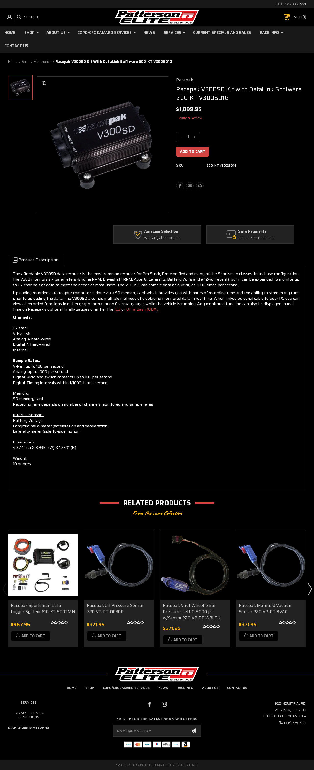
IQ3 (117, 309)
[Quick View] (68, 540)
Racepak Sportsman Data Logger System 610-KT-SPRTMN (43, 608)
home (72, 687)
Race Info (269, 32)
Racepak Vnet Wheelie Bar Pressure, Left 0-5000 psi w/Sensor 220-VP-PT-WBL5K (191, 611)
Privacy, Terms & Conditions (29, 715)
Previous (4, 589)
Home (9, 32)
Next (309, 589)
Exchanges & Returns (28, 727)
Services (172, 32)
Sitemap (192, 765)
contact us (237, 687)
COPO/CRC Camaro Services (105, 32)
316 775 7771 (296, 3)
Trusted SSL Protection (256, 237)
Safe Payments (252, 231)
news (163, 687)
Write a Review (190, 118)
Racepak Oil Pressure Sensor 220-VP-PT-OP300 (115, 608)
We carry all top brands (162, 237)
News (149, 32)
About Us (56, 32)
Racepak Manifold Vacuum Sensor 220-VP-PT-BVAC (266, 608)
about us (210, 687)
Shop (29, 32)
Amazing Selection (161, 231)
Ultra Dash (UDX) (141, 309)
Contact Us (16, 46)
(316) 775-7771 (295, 722)
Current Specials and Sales (222, 32)
